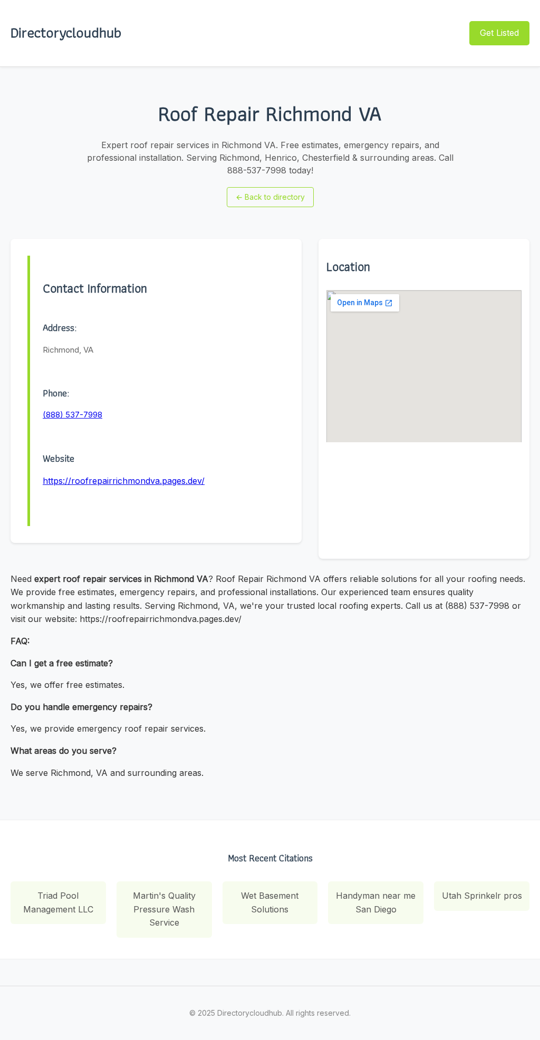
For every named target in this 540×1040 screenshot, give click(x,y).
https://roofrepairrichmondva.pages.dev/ (124, 480)
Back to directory (270, 196)
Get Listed (499, 32)
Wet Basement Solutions (269, 902)
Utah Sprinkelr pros (482, 895)
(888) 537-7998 (72, 415)
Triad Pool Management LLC (58, 902)
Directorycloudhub (66, 32)
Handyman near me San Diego (376, 902)
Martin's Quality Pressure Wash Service (164, 909)
